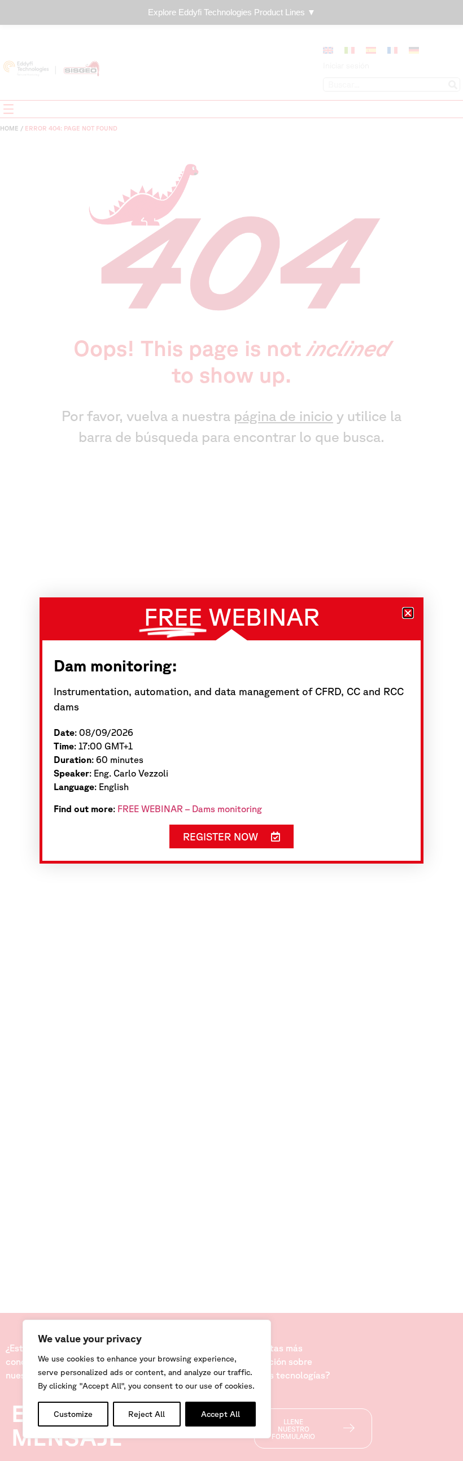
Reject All (146, 1414)
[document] (231, 730)
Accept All (220, 1414)
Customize (73, 1414)
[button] (408, 613)
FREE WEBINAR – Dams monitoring (189, 809)
